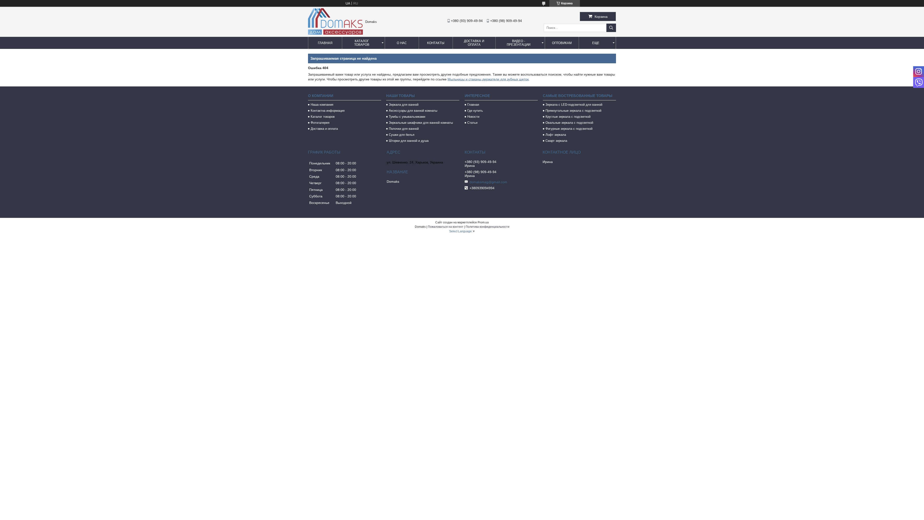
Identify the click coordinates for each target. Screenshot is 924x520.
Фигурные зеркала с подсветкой (568, 128)
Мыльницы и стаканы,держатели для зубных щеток (488, 79)
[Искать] (611, 28)
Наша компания (322, 104)
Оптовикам (562, 43)
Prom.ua (483, 222)
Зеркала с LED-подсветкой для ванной (573, 104)
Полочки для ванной (404, 128)
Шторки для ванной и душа (409, 141)
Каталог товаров (361, 42)
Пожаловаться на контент (445, 226)
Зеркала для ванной (403, 104)
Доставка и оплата (474, 42)
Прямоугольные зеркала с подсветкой (573, 110)
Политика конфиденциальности (487, 226)
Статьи (472, 122)
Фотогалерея (320, 122)
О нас (402, 43)
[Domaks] (335, 33)
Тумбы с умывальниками (407, 116)
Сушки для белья (401, 134)
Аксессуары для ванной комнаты (413, 110)
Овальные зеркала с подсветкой (569, 122)
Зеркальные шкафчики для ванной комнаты (421, 122)
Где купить (475, 110)
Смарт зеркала (556, 141)
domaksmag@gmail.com (488, 182)
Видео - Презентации (518, 42)
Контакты (435, 43)
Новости (473, 116)
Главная (325, 43)
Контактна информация (328, 110)
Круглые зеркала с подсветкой (567, 116)
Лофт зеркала (555, 134)
